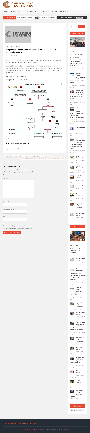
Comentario (7, 178)
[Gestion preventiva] (72, 381)
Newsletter (25, 423)
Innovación (53, 11)
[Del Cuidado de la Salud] (72, 214)
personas (80, 54)
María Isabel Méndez (75, 85)
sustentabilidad (16, 46)
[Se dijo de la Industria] (72, 177)
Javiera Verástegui (74, 102)
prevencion (79, 245)
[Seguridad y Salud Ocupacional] (72, 205)
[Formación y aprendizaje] (72, 195)
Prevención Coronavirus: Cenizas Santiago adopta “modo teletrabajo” (42, 159)
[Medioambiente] (72, 187)
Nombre (6, 202)
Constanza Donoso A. (75, 68)
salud (71, 248)
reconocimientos (75, 57)
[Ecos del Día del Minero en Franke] (72, 128)
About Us (7, 423)
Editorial (13, 11)
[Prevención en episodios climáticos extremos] (72, 391)
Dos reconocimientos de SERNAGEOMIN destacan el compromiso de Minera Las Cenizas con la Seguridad (77, 273)
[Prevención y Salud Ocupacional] (72, 338)
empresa (7, 46)
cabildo (72, 49)
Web (4, 216)
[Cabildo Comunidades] (72, 167)
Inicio (6, 11)
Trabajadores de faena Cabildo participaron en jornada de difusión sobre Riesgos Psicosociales (78, 325)
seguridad (77, 248)
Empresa (21, 11)
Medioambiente (80, 186)
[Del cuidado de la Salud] (72, 348)
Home (19, 423)
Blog (11, 423)
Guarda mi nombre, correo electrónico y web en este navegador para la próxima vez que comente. (18, 227)
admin (7, 55)
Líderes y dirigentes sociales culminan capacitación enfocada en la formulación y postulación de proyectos (77, 113)
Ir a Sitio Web (64, 11)
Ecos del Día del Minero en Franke (80, 128)
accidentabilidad (75, 243)
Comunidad (43, 11)
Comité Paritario (74, 52)
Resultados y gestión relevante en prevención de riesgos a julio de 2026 (77, 291)
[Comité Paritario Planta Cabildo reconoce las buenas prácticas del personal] (78, 42)
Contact (15, 423)
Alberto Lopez (73, 297)
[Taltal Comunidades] (72, 157)
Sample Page (32, 423)
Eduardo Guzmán (80, 375)
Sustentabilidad (32, 11)
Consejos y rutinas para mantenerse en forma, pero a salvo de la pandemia (28, 156)
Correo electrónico (9, 209)
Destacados (73, 54)
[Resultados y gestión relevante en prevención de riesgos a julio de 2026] (72, 288)
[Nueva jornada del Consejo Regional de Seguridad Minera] (72, 358)
